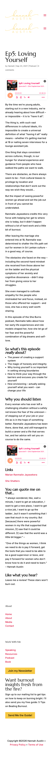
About (8, 618)
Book (8, 661)
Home (8, 614)
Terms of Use (35, 744)
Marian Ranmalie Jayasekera (21, 474)
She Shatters (12, 481)
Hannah (11, 66)
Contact (9, 626)
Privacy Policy (18, 744)
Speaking (10, 650)
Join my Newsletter (20, 670)
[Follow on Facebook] (7, 634)
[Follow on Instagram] (12, 634)
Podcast (32, 66)
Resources (11, 654)
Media (8, 622)
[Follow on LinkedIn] (18, 634)
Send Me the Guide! (20, 715)
